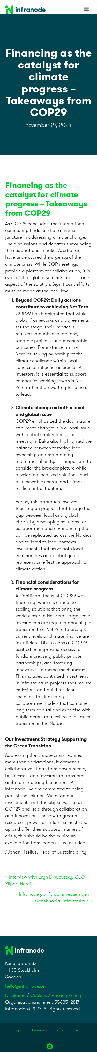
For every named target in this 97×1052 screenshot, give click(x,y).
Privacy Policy (66, 995)
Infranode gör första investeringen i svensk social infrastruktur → (55, 897)
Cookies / (40, 995)
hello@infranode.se (24, 986)
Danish (60, 1030)
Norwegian (39, 1030)
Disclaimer (16, 995)
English (18, 1030)
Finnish (79, 1030)
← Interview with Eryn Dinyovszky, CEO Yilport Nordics (45, 880)
